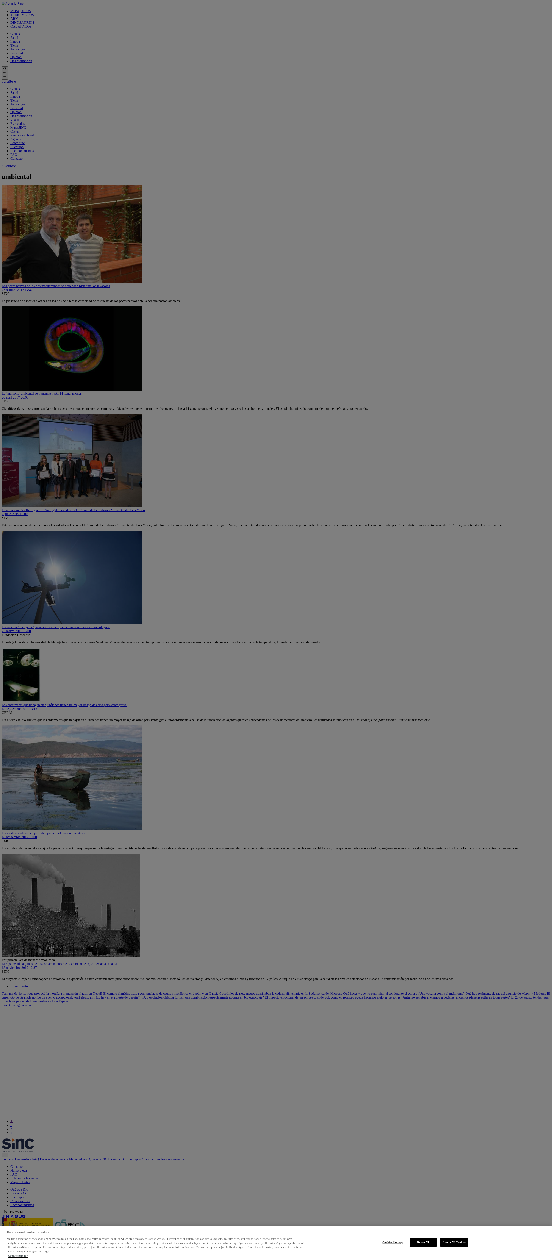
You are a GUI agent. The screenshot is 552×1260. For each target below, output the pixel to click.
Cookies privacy (18, 1255)
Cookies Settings (392, 1242)
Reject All (423, 1242)
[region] (276, 1243)
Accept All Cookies (454, 1242)
